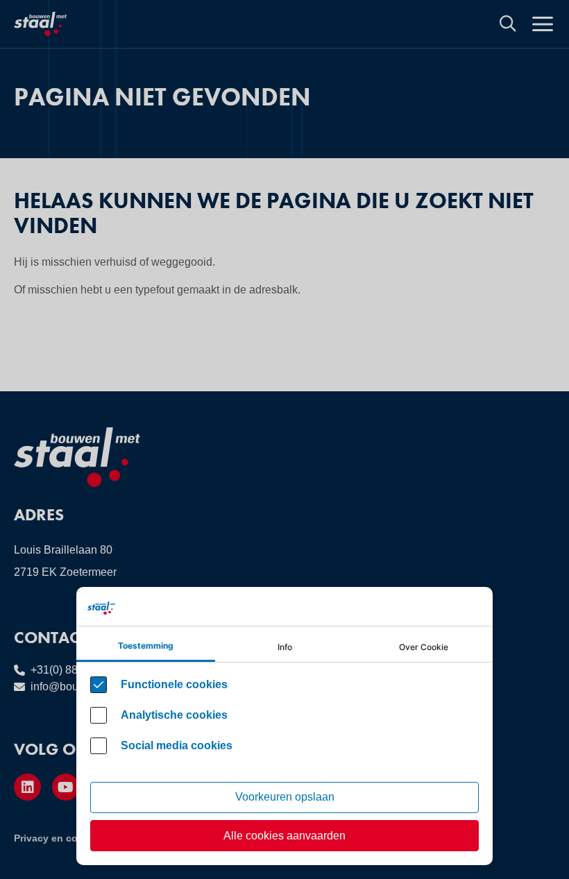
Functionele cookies (174, 684)
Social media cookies (176, 745)
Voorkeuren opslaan (284, 797)
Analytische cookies (174, 715)
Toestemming (145, 645)
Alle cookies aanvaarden (284, 836)
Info (285, 647)
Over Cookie (423, 647)
